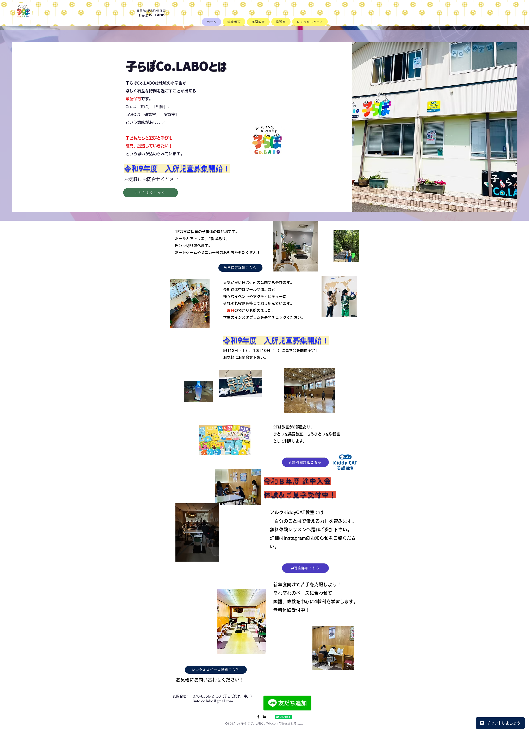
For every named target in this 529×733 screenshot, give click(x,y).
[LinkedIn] (264, 717)
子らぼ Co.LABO (151, 15)
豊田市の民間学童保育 (152, 10)
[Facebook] (258, 717)
